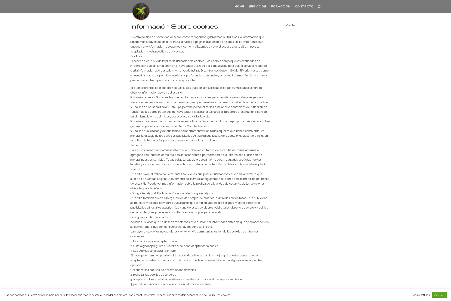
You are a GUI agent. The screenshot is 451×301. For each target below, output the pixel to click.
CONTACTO (304, 6)
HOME (239, 6)
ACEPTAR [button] (439, 295)
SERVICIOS (257, 6)
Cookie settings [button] (421, 294)
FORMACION (281, 6)
